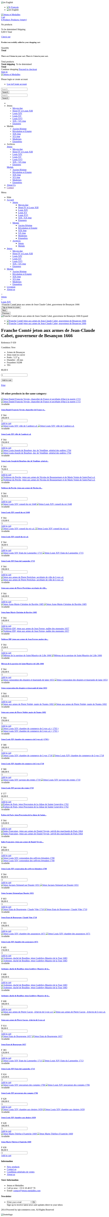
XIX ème (16, 134)
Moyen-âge (17, 108)
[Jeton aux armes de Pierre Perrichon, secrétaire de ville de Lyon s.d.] (32, 578)
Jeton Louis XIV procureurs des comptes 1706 (19, 1093)
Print (3, 385)
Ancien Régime (19, 129)
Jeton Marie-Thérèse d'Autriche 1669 (16, 1142)
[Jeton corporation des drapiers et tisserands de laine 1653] (54, 680)
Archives (16, 241)
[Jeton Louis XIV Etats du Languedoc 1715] (42, 553)
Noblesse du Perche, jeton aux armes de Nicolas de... (21, 488)
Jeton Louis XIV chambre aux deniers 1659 (18, 1117)
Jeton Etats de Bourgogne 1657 (13, 1044)
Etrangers (16, 123)
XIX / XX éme (19, 121)
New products (13, 1167)
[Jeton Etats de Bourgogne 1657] (31, 1036)
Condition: (6, 347)
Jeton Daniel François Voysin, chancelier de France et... (23, 410)
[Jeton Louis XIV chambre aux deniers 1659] (43, 1109)
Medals (10, 167)
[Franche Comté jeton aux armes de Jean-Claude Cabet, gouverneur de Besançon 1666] (46, 321)
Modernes (16, 139)
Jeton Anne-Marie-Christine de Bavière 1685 (19, 612)
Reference (6, 342)
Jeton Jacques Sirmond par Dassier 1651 (17, 893)
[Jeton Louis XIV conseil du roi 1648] (36, 504)
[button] (9, 106)
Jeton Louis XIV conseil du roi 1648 (15, 512)
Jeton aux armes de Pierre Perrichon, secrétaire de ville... (24, 588)
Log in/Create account (17, 84)
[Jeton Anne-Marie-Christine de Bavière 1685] (44, 604)
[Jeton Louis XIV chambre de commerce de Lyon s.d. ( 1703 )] (29, 729)
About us (11, 289)
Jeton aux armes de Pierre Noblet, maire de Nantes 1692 (23, 712)
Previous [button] (6, 313)
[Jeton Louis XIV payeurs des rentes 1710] (40, 780)
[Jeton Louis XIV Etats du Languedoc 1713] (42, 1060)
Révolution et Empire (22, 131)
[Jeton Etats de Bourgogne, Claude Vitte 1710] (44, 909)
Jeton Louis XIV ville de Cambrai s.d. (16, 434)
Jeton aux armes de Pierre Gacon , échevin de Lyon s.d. (23, 1020)
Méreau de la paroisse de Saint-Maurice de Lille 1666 (22, 664)
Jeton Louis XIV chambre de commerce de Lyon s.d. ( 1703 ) (25, 739)
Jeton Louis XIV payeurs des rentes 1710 (17, 788)
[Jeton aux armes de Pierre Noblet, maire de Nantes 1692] (54, 704)
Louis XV (17, 116)
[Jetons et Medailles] (10, 14)
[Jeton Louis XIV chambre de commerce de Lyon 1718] (52, 755)
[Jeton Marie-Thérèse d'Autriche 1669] (37, 1134)
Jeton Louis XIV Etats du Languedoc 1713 (18, 1069)
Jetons (9, 146)
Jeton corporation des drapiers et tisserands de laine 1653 (24, 688)
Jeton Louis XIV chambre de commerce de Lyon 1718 (22, 764)
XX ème (16, 136)
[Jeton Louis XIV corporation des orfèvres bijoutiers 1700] (27, 859)
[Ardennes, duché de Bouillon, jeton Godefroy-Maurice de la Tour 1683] (34, 959)
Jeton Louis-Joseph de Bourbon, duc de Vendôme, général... (24, 461)
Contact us (11, 1169)
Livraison (11, 287)
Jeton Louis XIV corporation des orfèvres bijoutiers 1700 (24, 869)
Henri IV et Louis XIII (22, 111)
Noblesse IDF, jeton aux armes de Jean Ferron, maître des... (24, 639)
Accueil (10, 200)
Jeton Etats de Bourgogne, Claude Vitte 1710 (19, 917)
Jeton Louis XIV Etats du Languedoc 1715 (18, 561)
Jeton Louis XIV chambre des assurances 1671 (19, 942)
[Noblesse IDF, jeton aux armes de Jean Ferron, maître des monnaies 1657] (35, 629)
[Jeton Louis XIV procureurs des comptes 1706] (45, 1085)
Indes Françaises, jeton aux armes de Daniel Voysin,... (22, 842)
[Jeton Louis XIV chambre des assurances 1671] (45, 933)
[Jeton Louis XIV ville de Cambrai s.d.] (37, 426)
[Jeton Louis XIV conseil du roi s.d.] (35, 528)
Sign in (4, 72)
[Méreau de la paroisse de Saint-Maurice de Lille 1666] (51, 655)
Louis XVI (17, 118)
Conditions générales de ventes (20, 1172)
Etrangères (17, 141)
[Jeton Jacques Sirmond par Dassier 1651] (40, 885)
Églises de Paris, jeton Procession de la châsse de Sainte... (23, 815)
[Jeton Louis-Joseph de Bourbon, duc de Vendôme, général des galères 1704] (36, 451)
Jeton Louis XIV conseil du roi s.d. (14, 537)
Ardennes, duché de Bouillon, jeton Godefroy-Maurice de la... (25, 969)
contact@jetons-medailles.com (26, 1190)
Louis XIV (17, 113)
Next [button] (4, 310)
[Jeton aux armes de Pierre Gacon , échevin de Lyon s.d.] (53, 1012)
